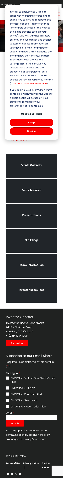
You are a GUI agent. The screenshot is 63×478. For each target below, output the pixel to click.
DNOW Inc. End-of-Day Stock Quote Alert (33, 380)
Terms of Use (13, 463)
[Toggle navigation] (58, 14)
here (40, 434)
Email (9, 413)
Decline (31, 131)
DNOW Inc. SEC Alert (23, 388)
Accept (31, 122)
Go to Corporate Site (8, 4)
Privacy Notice (31, 463)
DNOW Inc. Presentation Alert (28, 406)
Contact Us (17, 343)
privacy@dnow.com (34, 439)
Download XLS (18, 140)
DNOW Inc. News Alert (24, 400)
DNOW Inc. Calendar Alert (26, 394)
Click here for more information (29, 83)
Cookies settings (31, 114)
